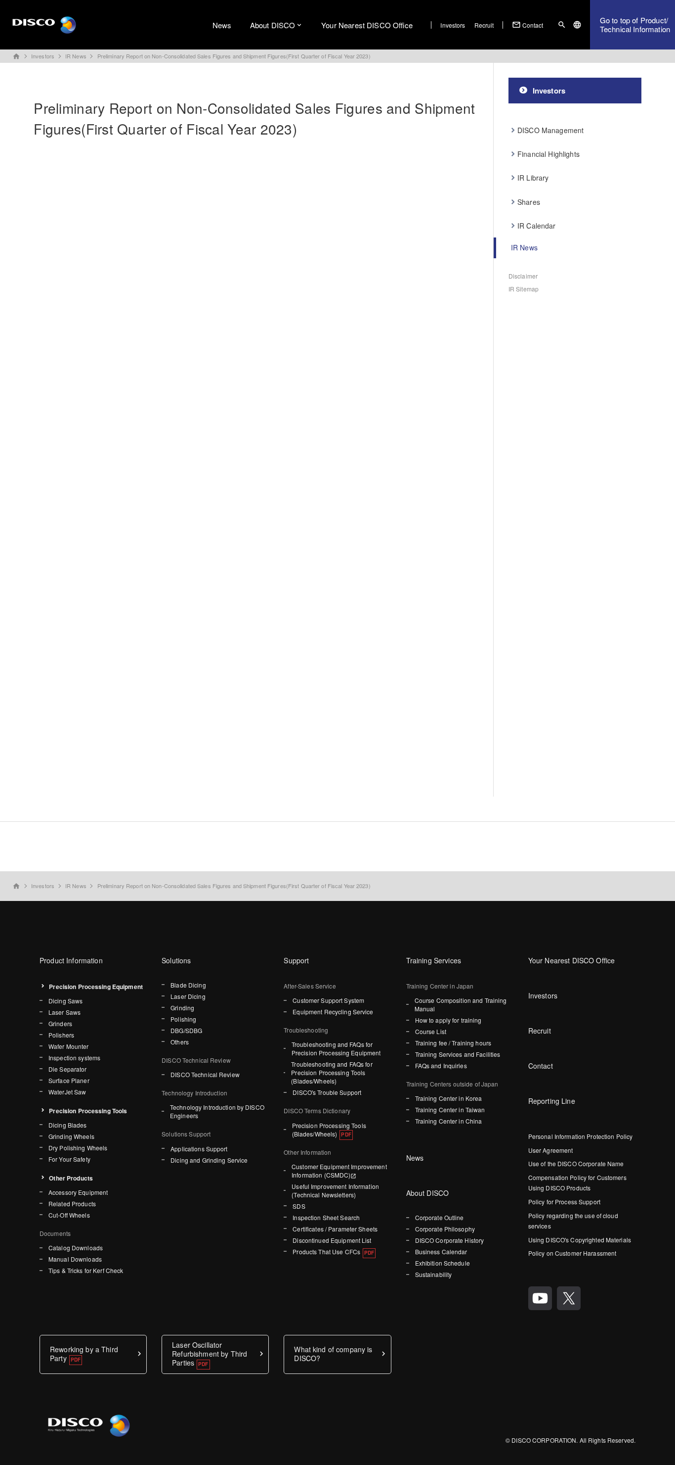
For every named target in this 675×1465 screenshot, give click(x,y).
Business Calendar (441, 1251)
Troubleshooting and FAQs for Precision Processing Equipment (336, 1048)
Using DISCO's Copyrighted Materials (579, 1239)
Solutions (176, 960)
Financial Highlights (548, 154)
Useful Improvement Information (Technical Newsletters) (335, 1190)
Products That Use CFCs (326, 1251)
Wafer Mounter (68, 1046)
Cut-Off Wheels (69, 1215)
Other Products (71, 1178)
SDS (299, 1206)
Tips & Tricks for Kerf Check (85, 1270)
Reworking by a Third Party (84, 1354)
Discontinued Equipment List (332, 1240)
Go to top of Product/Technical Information (635, 24)
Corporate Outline (439, 1217)
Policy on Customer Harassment (572, 1253)
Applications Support (198, 1148)
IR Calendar (536, 226)
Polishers (61, 1035)
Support (296, 960)
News (222, 25)
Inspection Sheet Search (326, 1217)
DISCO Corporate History (449, 1240)
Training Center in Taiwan (450, 1109)
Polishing (183, 1019)
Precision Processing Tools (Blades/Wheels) (329, 1129)
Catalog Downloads (75, 1247)
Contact (528, 24)
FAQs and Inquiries (441, 1065)
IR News (75, 56)
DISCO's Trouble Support (327, 1092)
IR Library (532, 178)
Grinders (60, 1023)
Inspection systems (74, 1057)
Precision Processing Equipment (96, 986)
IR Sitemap (523, 288)
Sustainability (433, 1274)
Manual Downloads (75, 1259)
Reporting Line (551, 1101)
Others (179, 1042)
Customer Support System (328, 1000)
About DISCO (272, 25)
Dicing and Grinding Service (209, 1160)
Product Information (71, 960)
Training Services (433, 960)
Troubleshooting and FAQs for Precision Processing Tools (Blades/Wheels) (331, 1072)
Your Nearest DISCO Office (367, 25)
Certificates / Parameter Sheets (335, 1229)
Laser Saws (64, 1012)
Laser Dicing (187, 996)
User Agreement (550, 1150)
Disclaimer (523, 276)
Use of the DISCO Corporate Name (576, 1163)
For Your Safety (69, 1159)
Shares (528, 202)
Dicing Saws (65, 1000)
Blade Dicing (188, 985)
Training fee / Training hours (453, 1043)
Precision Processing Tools (88, 1110)
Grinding (182, 1007)
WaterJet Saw (67, 1091)
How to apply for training (448, 1020)
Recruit (484, 25)
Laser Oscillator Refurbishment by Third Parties (209, 1354)
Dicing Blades (67, 1125)
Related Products (72, 1203)
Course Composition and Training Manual (461, 1004)
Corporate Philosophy (445, 1229)
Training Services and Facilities (458, 1054)
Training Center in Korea (448, 1098)
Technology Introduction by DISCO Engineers (217, 1111)
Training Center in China (448, 1121)
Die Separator (67, 1069)
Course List (430, 1031)
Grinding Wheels (71, 1136)
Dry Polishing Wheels (77, 1147)
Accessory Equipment (78, 1192)
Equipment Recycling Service (333, 1011)
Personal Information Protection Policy (580, 1136)
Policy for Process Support (564, 1201)
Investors (452, 25)
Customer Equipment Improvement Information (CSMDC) (339, 1170)
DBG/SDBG (186, 1030)
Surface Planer (68, 1080)
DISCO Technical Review (205, 1074)
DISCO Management (550, 130)
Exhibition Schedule (442, 1263)
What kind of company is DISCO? (333, 1354)
